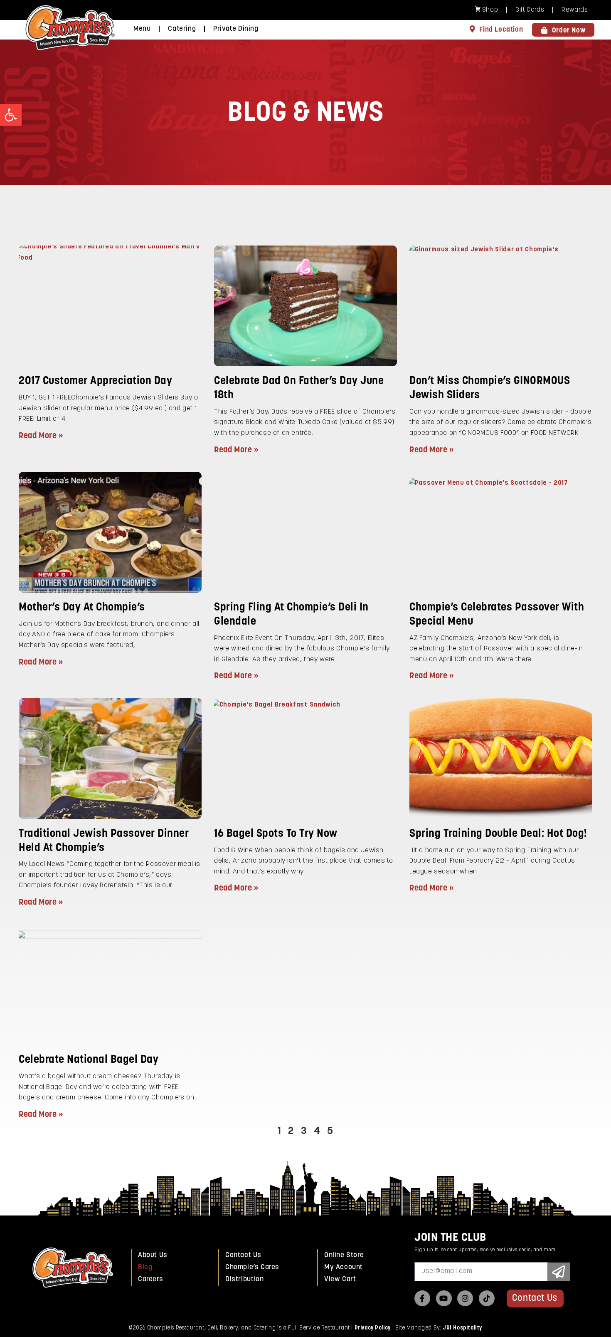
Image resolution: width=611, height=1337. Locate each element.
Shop (490, 10)
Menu (141, 28)
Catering (182, 28)
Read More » (41, 436)
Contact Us (243, 1255)
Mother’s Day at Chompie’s (82, 607)
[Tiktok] (487, 1298)
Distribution (244, 1279)
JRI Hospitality (462, 1328)
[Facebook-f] (422, 1298)
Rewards (575, 10)
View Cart (340, 1279)
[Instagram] (465, 1298)
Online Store (344, 1255)
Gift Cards (529, 10)
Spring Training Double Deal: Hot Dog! (498, 834)
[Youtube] (444, 1298)
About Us (153, 1255)
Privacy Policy (373, 1328)
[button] (11, 115)
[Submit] (559, 1272)
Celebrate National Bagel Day (88, 1060)
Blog (145, 1267)
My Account (343, 1267)
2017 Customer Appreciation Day (95, 381)
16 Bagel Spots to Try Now (276, 834)
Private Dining (235, 28)
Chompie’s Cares (252, 1267)
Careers (150, 1279)
